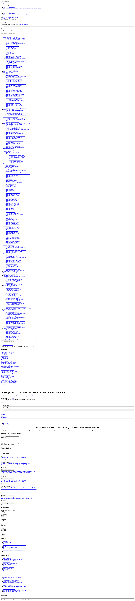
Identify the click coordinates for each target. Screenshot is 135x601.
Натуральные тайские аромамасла (14, 319)
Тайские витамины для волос (13, 87)
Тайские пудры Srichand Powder (13, 335)
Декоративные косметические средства (10, 366)
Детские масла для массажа (12, 312)
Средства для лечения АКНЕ (10, 148)
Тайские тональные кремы (12, 336)
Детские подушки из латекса (13, 278)
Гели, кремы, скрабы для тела (10, 37)
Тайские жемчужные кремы (13, 143)
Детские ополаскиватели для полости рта (16, 257)
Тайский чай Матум (11, 217)
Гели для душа (9, 49)
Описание (5, 423)
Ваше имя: (3, 437)
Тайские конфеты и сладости (13, 175)
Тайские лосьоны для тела (12, 57)
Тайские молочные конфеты (13, 198)
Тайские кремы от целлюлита (16, 161)
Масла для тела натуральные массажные (16, 316)
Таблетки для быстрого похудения (17, 156)
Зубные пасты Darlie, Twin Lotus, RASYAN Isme (14, 586)
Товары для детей (7, 253)
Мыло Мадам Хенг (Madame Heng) (9, 371)
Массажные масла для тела (7, 365)
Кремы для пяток (10, 53)
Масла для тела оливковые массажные (15, 317)
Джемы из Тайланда (11, 184)
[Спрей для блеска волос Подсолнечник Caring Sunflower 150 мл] (19, 395)
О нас (4, 546)
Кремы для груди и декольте (13, 51)
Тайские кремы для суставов (13, 54)
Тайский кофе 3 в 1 (10, 220)
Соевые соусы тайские (11, 188)
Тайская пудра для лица (12, 331)
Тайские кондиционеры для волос (14, 90)
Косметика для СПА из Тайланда (11, 117)
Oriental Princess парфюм (12, 60)
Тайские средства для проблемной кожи (15, 136)
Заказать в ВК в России (9, 7)
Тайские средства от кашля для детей (15, 270)
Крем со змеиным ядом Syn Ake (13, 295)
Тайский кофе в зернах (11, 223)
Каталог (2, 34)
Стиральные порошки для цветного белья (16, 307)
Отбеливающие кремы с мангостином (12, 582)
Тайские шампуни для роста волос (14, 95)
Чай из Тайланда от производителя (11, 591)
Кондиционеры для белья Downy (14, 298)
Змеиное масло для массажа (12, 288)
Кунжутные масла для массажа (13, 314)
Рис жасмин (9, 171)
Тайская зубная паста (6, 357)
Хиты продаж (4, 384)
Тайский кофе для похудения (13, 224)
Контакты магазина (27, 339)
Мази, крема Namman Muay (12, 46)
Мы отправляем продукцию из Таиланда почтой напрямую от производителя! (22, 8)
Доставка (3, 339)
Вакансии (5, 541)
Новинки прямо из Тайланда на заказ (12, 577)
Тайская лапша (9, 189)
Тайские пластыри (5, 372)
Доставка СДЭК (7, 542)
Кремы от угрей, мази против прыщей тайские (17, 129)
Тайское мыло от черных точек (13, 238)
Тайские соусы (9, 176)
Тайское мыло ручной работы (13, 236)
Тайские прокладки (11, 248)
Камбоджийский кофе (11, 219)
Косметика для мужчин (9, 109)
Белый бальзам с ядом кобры (13, 290)
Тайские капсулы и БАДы (12, 152)
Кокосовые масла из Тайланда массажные (16, 313)
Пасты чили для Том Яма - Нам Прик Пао (16, 170)
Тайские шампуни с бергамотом (14, 98)
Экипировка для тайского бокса (11, 272)
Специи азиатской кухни (9, 589)
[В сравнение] (16, 462)
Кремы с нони (6, 584)
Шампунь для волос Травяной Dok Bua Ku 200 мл (13, 481)
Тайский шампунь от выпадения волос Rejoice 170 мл (13, 457)
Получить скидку (7, 564)
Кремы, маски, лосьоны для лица (8, 362)
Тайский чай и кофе (8, 210)
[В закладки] (14, 462)
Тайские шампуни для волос (13, 75)
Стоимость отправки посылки (10, 547)
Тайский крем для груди (12, 252)
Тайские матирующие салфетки (13, 333)
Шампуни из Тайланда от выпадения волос (16, 101)
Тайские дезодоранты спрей (13, 67)
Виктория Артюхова (23, 24)
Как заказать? (4, 417)
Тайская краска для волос (9, 309)
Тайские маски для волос (12, 73)
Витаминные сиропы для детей (13, 265)
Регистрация (6, 3)
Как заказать (20, 339)
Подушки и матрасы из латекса (8, 380)
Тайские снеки (9, 201)
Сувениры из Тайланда (9, 150)
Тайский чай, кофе (5, 354)
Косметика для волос (8, 72)
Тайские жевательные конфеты (13, 191)
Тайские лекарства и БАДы (7, 352)
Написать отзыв (4, 435)
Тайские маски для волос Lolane (14, 104)
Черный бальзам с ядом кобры (13, 289)
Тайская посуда (10, 190)
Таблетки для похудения (6, 353)
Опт (37, 339)
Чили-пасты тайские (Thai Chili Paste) (15, 182)
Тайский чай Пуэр (10, 218)
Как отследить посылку (9, 567)
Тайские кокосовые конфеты (13, 195)
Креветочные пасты (11, 185)
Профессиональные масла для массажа (15, 321)
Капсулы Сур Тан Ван (11, 294)
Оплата (7, 339)
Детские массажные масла (12, 256)
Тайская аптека (7, 151)
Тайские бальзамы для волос (13, 86)
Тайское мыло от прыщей (12, 234)
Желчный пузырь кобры (12, 286)
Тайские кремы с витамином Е (13, 56)
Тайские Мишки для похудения (16, 155)
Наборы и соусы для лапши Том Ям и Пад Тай (14, 590)
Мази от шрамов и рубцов (12, 44)
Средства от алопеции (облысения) (14, 80)
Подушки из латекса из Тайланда (14, 284)
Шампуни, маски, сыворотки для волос (10, 359)
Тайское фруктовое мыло (12, 242)
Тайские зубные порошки (12, 166)
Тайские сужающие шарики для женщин (16, 250)
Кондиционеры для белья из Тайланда (15, 299)
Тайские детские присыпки (12, 261)
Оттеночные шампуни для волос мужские (16, 114)
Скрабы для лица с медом (12, 142)
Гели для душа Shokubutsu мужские (14, 110)
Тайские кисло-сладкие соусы (13, 194)
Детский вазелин (10, 258)
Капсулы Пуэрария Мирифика (13, 246)
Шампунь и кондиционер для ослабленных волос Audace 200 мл (16, 498)
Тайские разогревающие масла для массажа (16, 323)
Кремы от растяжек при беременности (15, 43)
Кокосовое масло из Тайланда (10, 71)
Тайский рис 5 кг (10, 209)
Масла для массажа (8, 585)
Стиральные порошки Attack (13, 300)
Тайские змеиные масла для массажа (15, 322)
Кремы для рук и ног (11, 41)
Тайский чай (9, 215)
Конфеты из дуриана (11, 169)
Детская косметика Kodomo (12, 255)
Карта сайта (6, 570)
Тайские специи (10, 177)
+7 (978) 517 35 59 (5, 18)
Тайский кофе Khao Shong (12, 222)
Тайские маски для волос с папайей (14, 106)
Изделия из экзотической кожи (10, 274)
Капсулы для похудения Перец (16, 157)
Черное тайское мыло (11, 243)
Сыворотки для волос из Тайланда (14, 85)
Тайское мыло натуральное (7, 370)
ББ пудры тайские (10, 329)
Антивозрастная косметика (9, 581)
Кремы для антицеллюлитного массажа (15, 39)
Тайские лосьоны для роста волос (14, 91)
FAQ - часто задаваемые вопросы (11, 563)
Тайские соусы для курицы (12, 203)
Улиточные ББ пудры (11, 337)
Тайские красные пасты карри (13, 196)
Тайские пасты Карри (11, 200)
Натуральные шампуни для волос (14, 79)
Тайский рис (9, 179)
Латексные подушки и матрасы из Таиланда (14, 276)
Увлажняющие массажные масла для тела (16, 324)
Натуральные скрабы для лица (13, 131)
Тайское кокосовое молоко (12, 180)
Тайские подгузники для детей (13, 262)
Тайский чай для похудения (15, 162)
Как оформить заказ (8, 568)
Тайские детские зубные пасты (13, 260)
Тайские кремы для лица (12, 132)
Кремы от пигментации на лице (14, 128)
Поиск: (2, 510)
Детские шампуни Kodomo (12, 267)
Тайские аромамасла (11, 120)
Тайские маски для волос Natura (14, 105)
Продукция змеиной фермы (10, 285)
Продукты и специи (5, 375)
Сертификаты (6, 562)
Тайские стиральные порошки (13, 302)
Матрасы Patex (9, 283)
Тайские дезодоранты (11, 65)
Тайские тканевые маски (12, 138)
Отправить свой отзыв (6, 448)
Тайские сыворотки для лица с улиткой (15, 147)
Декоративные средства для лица (11, 328)
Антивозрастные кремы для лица (14, 124)
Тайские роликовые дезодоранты (14, 68)
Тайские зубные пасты (8, 163)
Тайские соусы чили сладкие (13, 204)
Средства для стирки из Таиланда (9, 381)
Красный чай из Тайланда (12, 213)
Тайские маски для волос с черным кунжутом (17, 108)
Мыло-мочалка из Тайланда (13, 227)
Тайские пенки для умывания (13, 144)
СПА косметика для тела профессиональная (16, 119)
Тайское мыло (6, 226)
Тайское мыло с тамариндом (13, 241)
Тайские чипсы (10, 208)
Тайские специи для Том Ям (13, 207)
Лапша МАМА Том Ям (11, 186)
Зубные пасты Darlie (11, 165)
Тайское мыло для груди (12, 232)
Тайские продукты (7, 167)
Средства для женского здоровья (11, 580)
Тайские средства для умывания (14, 137)
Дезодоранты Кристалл (11, 62)
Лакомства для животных (9, 275)
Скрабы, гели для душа (11, 48)
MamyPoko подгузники (11, 264)
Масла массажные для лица (12, 318)
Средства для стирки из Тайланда (11, 297)
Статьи (34, 339)
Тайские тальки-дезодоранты (13, 70)
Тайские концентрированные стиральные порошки (18, 308)
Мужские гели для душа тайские (14, 113)
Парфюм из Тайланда (11, 63)
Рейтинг (3, 445)
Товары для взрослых (8, 245)
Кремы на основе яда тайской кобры (15, 139)
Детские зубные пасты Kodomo (13, 266)
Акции (15, 339)
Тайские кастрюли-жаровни (13, 193)
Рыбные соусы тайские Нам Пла (14, 172)
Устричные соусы (10, 181)
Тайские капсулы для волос (12, 89)
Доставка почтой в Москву (9, 560)
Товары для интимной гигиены (10, 271)
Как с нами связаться (8, 558)
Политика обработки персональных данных (14, 548)
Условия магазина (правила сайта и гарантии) (14, 550)
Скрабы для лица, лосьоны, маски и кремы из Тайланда (16, 123)
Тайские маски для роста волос (13, 92)
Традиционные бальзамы (9, 587)
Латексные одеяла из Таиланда (13, 280)
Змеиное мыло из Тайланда (12, 237)
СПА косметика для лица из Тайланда (15, 118)
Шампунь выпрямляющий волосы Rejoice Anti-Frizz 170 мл (15, 464)
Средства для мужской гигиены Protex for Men (17, 115)
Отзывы (11, 339)
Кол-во (5, 407)
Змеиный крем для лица (12, 293)
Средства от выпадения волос (13, 81)
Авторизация (6, 5)
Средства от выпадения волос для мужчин (16, 82)
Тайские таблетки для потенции (14, 251)
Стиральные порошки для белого (14, 304)
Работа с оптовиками (8, 565)
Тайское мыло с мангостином (13, 239)
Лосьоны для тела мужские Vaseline (14, 111)
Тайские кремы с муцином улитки (14, 133)
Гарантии (5, 569)
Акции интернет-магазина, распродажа (12, 559)
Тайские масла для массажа (10, 310)
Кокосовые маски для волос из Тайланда (16, 76)
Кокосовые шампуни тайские (13, 103)
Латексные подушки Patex (12, 281)
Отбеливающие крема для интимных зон (16, 247)
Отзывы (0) (6, 424)
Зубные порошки (5, 358)
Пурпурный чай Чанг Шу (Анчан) (14, 214)
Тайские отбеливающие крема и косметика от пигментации (20, 134)
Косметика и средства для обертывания (15, 38)
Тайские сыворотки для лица (13, 146)
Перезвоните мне (12, 19)
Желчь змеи (9, 291)
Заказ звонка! (10, 22)
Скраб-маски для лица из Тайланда (14, 141)
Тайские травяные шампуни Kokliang (15, 94)
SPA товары (3, 368)
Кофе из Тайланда (10, 212)
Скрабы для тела (10, 47)
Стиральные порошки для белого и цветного (17, 305)
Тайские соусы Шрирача (12, 205)
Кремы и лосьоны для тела (12, 42)
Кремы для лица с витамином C (14, 127)
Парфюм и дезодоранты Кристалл (9, 373)
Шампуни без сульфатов (12, 99)
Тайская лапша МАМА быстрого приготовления (18, 174)
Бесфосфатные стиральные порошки (15, 303)
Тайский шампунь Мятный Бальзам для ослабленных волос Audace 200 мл (18, 489)
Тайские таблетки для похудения (14, 153)
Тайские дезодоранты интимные (14, 66)
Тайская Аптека (7, 578)
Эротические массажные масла (13, 326)
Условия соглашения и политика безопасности (14, 545)
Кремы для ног (9, 52)
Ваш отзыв (3, 443)
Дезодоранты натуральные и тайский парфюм (14, 58)
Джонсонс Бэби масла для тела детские (15, 327)
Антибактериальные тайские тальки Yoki (16, 61)
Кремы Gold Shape (13, 158)
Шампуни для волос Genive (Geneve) (15, 100)
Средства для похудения (15, 160)
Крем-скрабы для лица (11, 125)
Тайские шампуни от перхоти (13, 96)
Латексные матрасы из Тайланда (14, 279)
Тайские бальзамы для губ (12, 332)
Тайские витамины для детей (13, 269)
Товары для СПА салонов (12, 122)
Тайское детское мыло (11, 229)
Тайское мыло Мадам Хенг (12, 233)
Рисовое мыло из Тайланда (12, 228)
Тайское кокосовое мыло (12, 231)
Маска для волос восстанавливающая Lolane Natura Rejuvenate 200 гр (17, 472)
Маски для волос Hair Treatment (13, 77)
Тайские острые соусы (11, 199)
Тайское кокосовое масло (7, 361)
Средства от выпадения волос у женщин (16, 84)
